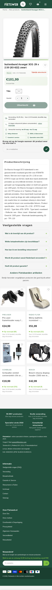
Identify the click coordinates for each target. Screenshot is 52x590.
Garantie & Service (9, 480)
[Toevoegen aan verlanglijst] (45, 65)
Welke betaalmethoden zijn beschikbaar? (26, 241)
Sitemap (5, 498)
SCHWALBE (7, 370)
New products (14, 10)
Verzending (6, 472)
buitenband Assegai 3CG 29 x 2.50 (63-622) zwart (33, 10)
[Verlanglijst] (30, 4)
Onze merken (7, 518)
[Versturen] (46, 563)
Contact (5, 493)
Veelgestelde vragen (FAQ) (12, 467)
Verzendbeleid (7, 535)
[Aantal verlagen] (17, 98)
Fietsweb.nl (12, 576)
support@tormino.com (19, 442)
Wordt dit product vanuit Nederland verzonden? (26, 258)
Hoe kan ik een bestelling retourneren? (26, 249)
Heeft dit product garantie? (26, 266)
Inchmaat (6, 489)
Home (5, 10)
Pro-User (6, 315)
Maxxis (9, 73)
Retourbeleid (7, 540)
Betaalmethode (8, 476)
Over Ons (6, 513)
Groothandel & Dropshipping (12, 522)
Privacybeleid (7, 527)
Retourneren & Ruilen (10, 485)
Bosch (32, 370)
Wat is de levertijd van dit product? (26, 233)
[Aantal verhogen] (27, 98)
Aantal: (9, 98)
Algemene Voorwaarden (11, 531)
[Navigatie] (45, 4)
